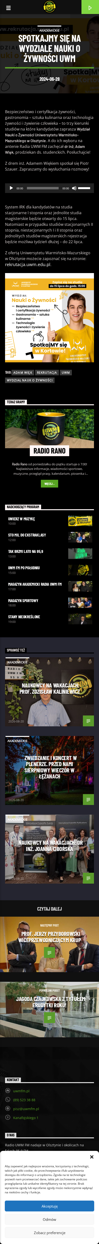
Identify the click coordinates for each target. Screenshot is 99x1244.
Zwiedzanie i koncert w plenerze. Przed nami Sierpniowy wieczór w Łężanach (51, 767)
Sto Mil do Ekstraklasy (27, 534)
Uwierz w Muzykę (21, 518)
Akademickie (49, 30)
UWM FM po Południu (24, 567)
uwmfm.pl (21, 1091)
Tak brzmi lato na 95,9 (25, 551)
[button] (91, 1157)
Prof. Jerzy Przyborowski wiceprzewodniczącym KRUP (49, 936)
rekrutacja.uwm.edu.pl (27, 264)
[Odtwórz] (11, 188)
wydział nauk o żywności (30, 380)
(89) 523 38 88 (24, 1100)
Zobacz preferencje (49, 1232)
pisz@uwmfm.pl (26, 1109)
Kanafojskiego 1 (25, 1117)
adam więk (22, 373)
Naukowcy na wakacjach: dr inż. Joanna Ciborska (51, 845)
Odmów (49, 1219)
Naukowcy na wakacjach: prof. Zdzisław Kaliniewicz (49, 688)
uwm (66, 373)
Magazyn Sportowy (23, 600)
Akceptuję (50, 1206)
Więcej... (49, 484)
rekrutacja (47, 373)
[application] (49, 188)
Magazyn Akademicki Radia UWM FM (35, 584)
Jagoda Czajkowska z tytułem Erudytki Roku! (50, 1002)
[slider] (85, 187)
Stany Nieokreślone (24, 616)
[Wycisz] (74, 188)
